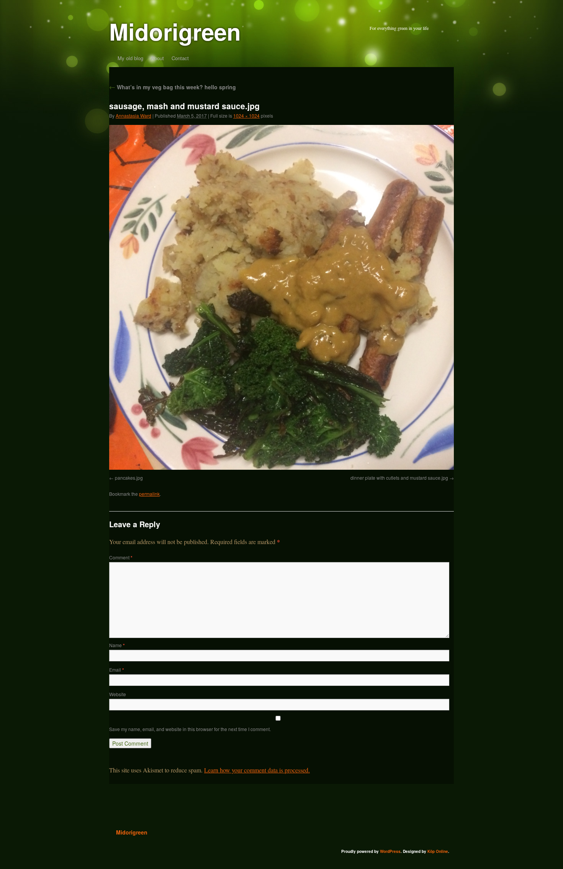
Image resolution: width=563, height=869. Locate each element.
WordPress (390, 851)
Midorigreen (175, 31)
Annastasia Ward (133, 115)
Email (116, 669)
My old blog (130, 58)
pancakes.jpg (129, 477)
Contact (180, 58)
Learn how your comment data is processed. (257, 770)
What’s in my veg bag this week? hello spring (172, 87)
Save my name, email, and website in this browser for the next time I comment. (190, 729)
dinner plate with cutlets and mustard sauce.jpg (399, 477)
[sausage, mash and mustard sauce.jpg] (281, 467)
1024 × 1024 (246, 115)
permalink (149, 493)
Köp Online (437, 851)
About (157, 58)
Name (117, 645)
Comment (121, 557)
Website (117, 694)
